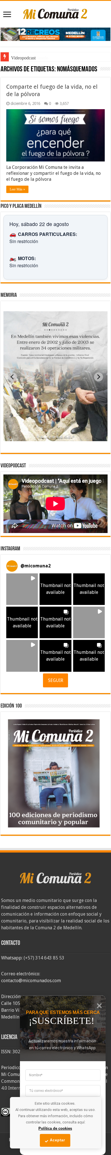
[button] (22, 589)
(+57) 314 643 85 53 (44, 958)
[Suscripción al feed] (3, 70)
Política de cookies (55, 1128)
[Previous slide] (12, 376)
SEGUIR (55, 680)
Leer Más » (17, 189)
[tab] (37, 437)
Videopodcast (23, 57)
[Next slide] (98, 376)
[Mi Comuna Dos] (55, 13)
